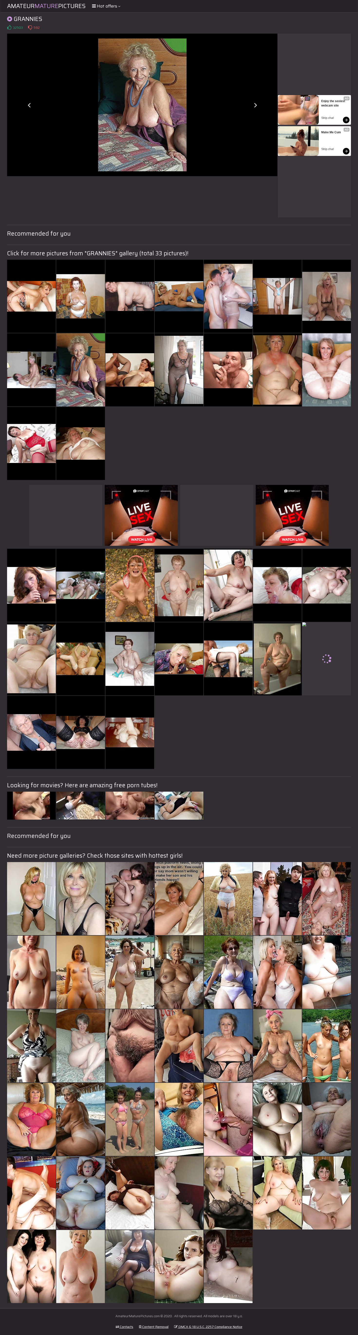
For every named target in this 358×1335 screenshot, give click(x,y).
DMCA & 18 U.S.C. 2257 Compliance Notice (210, 1326)
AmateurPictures (46, 6)
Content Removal (155, 1326)
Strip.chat (327, 118)
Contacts (126, 1326)
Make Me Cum (331, 132)
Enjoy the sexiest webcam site (333, 103)
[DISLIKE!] (30, 27)
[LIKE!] (9, 27)
